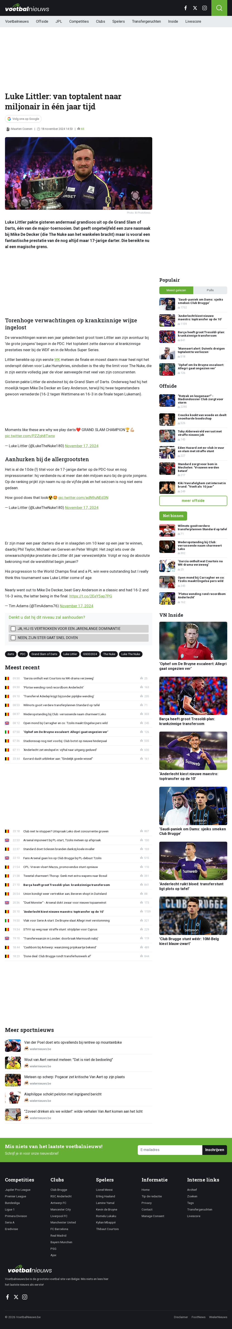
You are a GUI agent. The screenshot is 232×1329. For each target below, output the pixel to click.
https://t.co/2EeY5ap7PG (90, 596)
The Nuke (109, 654)
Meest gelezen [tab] (176, 290)
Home (146, 1189)
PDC (22, 654)
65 (82, 129)
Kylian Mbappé (106, 1222)
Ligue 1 (10, 1209)
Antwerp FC (58, 1203)
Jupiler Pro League (17, 1189)
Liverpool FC (59, 1216)
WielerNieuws (218, 1317)
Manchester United (63, 1222)
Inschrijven (214, 1150)
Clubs (100, 21)
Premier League (15, 1196)
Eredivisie (11, 1229)
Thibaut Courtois (107, 1229)
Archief (192, 1189)
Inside (173, 21)
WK (57, 359)
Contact (147, 1209)
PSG (53, 1248)
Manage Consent (153, 1216)
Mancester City (61, 1209)
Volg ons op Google (25, 119)
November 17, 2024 (82, 446)
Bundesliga (12, 1203)
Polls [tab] (210, 290)
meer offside (193, 500)
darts (10, 654)
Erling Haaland (105, 1196)
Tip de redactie (152, 1196)
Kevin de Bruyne (106, 1209)
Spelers (118, 21)
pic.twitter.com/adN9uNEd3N (83, 497)
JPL (59, 21)
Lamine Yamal (105, 1203)
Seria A (9, 1222)
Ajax (53, 1255)
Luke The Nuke (130, 654)
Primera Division (16, 1216)
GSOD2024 (90, 654)
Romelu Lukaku (106, 1216)
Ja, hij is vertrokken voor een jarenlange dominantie (69, 628)
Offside (42, 21)
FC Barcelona (59, 1229)
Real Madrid (58, 1235)
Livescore (193, 21)
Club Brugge (59, 1189)
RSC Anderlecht (61, 1196)
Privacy (147, 1203)
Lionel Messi (104, 1189)
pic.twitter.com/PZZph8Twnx (30, 436)
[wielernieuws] (59, 1268)
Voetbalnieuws (17, 21)
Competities (79, 21)
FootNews (198, 1317)
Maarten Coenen (21, 129)
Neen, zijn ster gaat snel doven (48, 638)
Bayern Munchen (61, 1242)
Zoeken (192, 1196)
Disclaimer (181, 1317)
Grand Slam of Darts (44, 654)
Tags (190, 1203)
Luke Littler (70, 654)
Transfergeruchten (146, 21)
